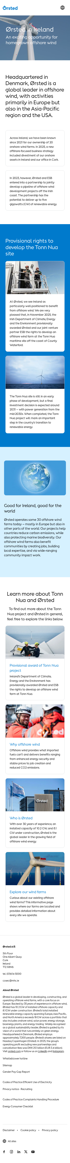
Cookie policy (28, 1130)
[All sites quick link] (62, 8)
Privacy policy (50, 1130)
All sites (12, 1141)
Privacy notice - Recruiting (17, 1089)
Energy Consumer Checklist (18, 1106)
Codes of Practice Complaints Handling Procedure (31, 1099)
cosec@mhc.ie (11, 980)
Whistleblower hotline (15, 1058)
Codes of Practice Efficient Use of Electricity (27, 1082)
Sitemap (7, 1065)
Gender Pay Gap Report (16, 1071)
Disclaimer (9, 1130)
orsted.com (14, 1051)
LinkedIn (42, 1051)
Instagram (58, 1051)
